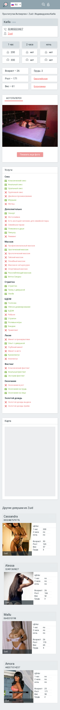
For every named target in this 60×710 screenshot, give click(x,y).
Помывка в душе (16, 228)
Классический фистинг (19, 368)
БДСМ (11, 311)
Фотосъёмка (14, 217)
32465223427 (15, 29)
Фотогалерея (13, 98)
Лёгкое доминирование (19, 307)
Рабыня (11, 314)
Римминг (12, 236)
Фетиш (11, 204)
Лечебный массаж (16, 261)
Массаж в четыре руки (19, 265)
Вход (49, 4)
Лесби (11, 294)
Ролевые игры (15, 322)
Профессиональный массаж (21, 246)
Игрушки (12, 200)
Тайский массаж (15, 257)
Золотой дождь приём (19, 406)
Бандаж (11, 326)
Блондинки (40, 86)
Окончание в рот (16, 385)
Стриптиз (12, 286)
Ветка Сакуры (14, 276)
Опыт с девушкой (16, 343)
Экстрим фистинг (16, 376)
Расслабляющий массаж (19, 273)
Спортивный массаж (18, 269)
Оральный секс (15, 188)
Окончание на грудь (17, 389)
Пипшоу (12, 232)
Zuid (31, 14)
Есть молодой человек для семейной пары (28, 221)
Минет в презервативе (19, 339)
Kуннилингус (14, 355)
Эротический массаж (18, 249)
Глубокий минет (15, 347)
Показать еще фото (30, 154)
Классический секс (17, 180)
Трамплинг (13, 330)
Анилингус (13, 359)
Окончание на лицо (17, 393)
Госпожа (12, 303)
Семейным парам (16, 225)
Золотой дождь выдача (19, 402)
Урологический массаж (19, 253)
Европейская (41, 78)
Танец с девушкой (16, 290)
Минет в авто (14, 351)
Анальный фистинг (17, 372)
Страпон (12, 318)
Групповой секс (15, 192)
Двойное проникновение (20, 196)
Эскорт (11, 213)
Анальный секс (15, 184)
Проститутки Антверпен (14, 14)
